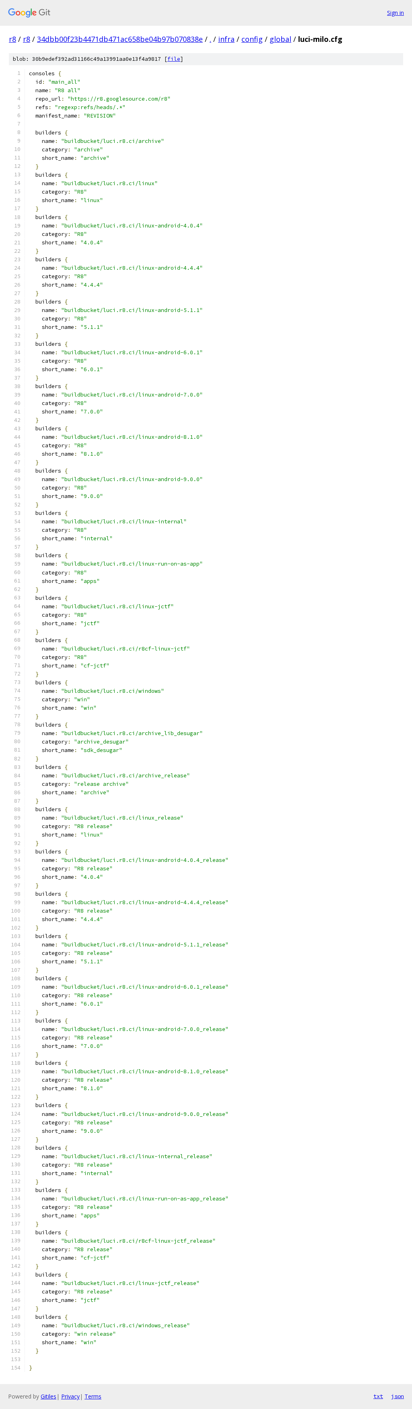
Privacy (70, 1396)
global (280, 39)
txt (378, 1396)
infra (226, 39)
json (397, 1396)
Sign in (395, 13)
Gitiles (48, 1396)
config (252, 39)
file (173, 59)
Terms (92, 1396)
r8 (12, 39)
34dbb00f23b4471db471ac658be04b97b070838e (120, 39)
